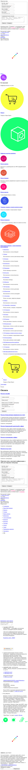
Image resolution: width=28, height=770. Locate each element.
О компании (6, 506)
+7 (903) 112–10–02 (7, 676)
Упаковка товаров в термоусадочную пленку (12, 207)
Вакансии (5, 519)
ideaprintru (3, 37)
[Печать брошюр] (4, 175)
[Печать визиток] (4, 161)
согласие (13, 27)
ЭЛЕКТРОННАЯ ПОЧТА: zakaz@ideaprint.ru (13, 680)
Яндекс (20, 715)
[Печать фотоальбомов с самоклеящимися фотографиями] (10, 243)
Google (16, 715)
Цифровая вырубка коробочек (8, 153)
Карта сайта (8, 640)
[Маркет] (12, 110)
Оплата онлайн (5, 393)
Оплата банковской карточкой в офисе (12, 426)
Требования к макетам (8, 529)
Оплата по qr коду (6, 448)
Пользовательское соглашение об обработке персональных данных (16, 643)
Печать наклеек (4, 192)
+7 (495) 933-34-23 (5, 32)
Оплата (5, 525)
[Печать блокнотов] (4, 217)
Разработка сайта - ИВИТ (9, 637)
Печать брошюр (4, 178)
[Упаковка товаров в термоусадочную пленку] (5, 204)
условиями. (22, 28)
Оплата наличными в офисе (9, 437)
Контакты (5, 521)
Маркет (2, 112)
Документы (6, 531)
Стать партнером (7, 517)
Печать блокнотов (5, 220)
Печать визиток (4, 164)
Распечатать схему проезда (7, 620)
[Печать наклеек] (4, 189)
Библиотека (6, 515)
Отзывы (5, 512)
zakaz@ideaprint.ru (5, 34)
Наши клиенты (6, 513)
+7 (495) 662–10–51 (7, 673)
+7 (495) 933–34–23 (7, 672)
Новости (5, 510)
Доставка (5, 523)
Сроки (4, 527)
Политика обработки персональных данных (16, 641)
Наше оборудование (8, 508)
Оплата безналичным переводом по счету (13, 415)
